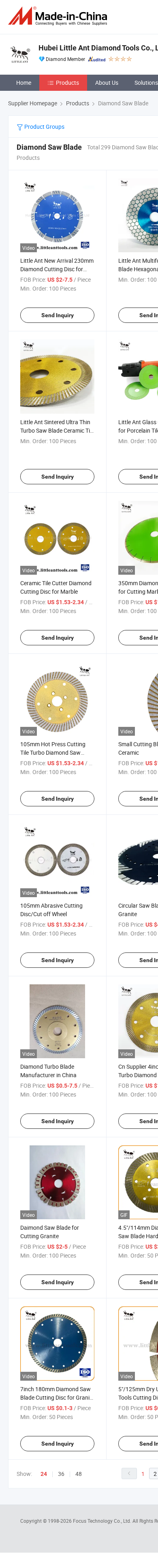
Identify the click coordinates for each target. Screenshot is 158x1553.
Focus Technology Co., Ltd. (102, 1520)
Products (67, 82)
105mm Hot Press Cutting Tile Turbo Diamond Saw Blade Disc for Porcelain (52, 752)
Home (23, 82)
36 (61, 1474)
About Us (106, 82)
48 (78, 1474)
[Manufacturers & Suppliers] (59, 15)
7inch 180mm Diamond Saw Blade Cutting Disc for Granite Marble (57, 1397)
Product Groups (43, 126)
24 (44, 1474)
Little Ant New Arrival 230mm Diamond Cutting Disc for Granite (57, 269)
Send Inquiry (57, 315)
